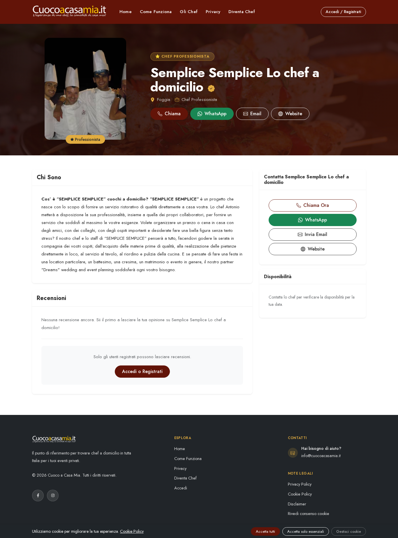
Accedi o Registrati (142, 371)
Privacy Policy (299, 484)
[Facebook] (38, 495)
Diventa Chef (241, 11)
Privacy (213, 11)
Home (125, 11)
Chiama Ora (316, 205)
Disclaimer (297, 504)
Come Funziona (156, 11)
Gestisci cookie (348, 531)
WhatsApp (215, 113)
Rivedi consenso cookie (308, 513)
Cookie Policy (300, 494)
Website (293, 113)
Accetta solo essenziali (305, 531)
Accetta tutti (265, 531)
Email (255, 113)
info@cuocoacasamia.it (321, 456)
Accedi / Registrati (343, 12)
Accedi (180, 488)
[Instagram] (53, 495)
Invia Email (316, 234)
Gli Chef (189, 11)
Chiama (173, 113)
